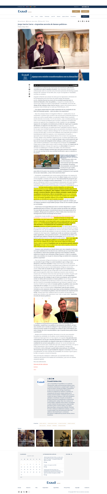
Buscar (84, 16)
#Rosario (49, 425)
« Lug (21, 477)
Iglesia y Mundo (65, 16)
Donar (76, 11)
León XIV (53, 16)
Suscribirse (85, 11)
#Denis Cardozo (43, 423)
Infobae (36, 367)
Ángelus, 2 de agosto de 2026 (50, 465)
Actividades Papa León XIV (49, 454)
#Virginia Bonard (61, 425)
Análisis (41, 16)
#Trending (54, 425)
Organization (45, 487)
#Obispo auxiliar (71, 423)
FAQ (36, 487)
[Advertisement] (49, 3)
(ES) (31, 6)
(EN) (28, 6)
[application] (56, 85)
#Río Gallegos (43, 425)
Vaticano (58, 16)
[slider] (76, 85)
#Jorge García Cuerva (52, 423)
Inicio (32, 16)
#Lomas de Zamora (62, 423)
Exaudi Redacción (22, 21)
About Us (28, 487)
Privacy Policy (67, 487)
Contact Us (87, 487)
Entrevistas (47, 16)
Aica (35, 369)
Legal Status (56, 487)
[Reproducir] (35, 85)
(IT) (35, 6)
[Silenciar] (73, 85)
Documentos (73, 16)
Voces (36, 16)
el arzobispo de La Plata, (54, 217)
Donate (19, 487)
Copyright (77, 487)
